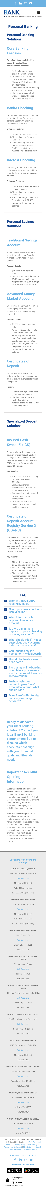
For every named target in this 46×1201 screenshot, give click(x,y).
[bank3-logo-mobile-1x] (12, 11)
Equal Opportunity (17, 1149)
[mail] (25, 3)
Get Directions (23, 878)
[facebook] (15, 3)
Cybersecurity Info (34, 1144)
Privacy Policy (20, 1144)
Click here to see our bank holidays (23, 861)
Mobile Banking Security (32, 1147)
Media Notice (31, 1149)
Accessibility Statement (13, 1147)
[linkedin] (20, 3)
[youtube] (30, 3)
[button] (23, 602)
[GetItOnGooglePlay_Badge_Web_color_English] (31, 1169)
